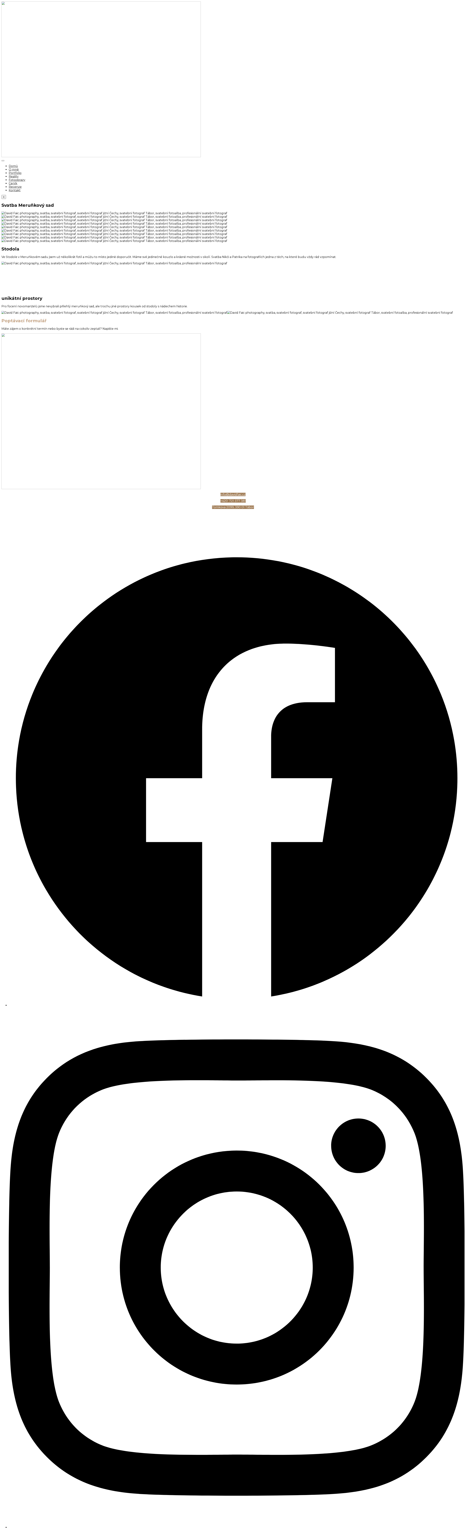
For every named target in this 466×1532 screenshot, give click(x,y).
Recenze (15, 187)
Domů (13, 166)
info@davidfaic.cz (233, 494)
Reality (14, 176)
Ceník (13, 183)
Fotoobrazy (17, 180)
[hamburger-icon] (2, 160)
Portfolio (15, 173)
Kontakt (15, 190)
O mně (14, 169)
